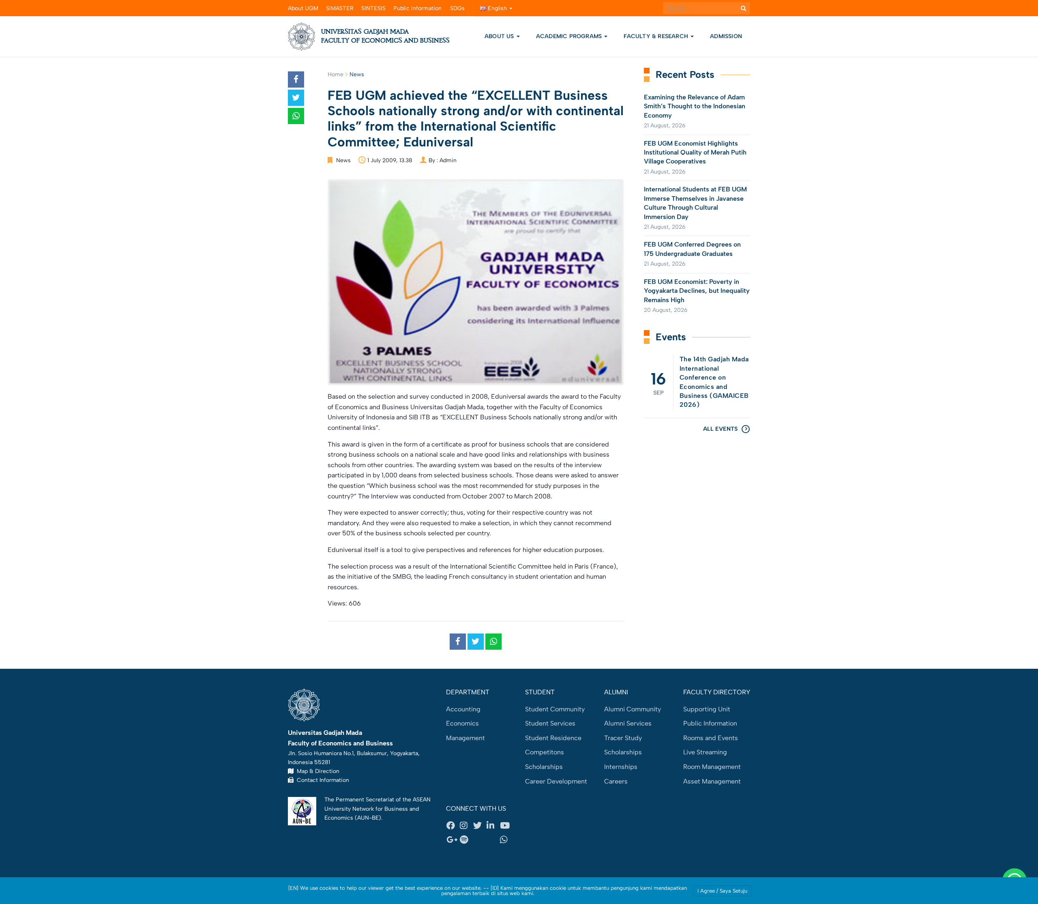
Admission (726, 36)
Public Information (417, 8)
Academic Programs (570, 36)
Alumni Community (632, 709)
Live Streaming (705, 752)
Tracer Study (623, 738)
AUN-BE (368, 817)
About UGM (303, 8)
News (357, 74)
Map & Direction (316, 771)
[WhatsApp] (506, 840)
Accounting (463, 709)
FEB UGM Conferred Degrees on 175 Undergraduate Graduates (692, 248)
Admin (448, 160)
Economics (462, 723)
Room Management (712, 767)
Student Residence (553, 738)
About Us (499, 36)
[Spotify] (466, 840)
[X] (479, 825)
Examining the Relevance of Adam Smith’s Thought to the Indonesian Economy (694, 106)
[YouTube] (506, 825)
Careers (616, 781)
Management (465, 738)
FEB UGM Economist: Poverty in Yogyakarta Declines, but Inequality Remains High (697, 291)
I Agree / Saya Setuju (722, 891)
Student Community (555, 709)
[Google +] (452, 840)
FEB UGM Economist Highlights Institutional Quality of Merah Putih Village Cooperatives (695, 152)
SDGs (457, 8)
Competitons (544, 752)
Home (335, 74)
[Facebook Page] (452, 825)
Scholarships (544, 767)
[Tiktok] (493, 840)
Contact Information (321, 780)
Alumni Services (628, 723)
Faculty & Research (657, 36)
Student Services (550, 723)
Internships (620, 767)
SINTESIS (373, 8)
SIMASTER (340, 8)
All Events (720, 428)
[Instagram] (466, 825)
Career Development (556, 781)
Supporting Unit (706, 709)
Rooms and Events (710, 738)
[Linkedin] (493, 825)
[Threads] (479, 840)
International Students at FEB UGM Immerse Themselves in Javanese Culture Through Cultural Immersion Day (695, 202)
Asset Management (712, 781)
